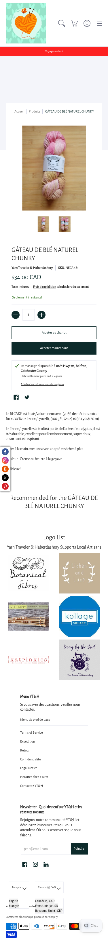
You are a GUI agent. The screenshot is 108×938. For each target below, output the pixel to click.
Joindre (79, 848)
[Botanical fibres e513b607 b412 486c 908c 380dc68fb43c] (28, 573)
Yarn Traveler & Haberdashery (32, 267)
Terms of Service (31, 732)
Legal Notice (28, 768)
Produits (34, 111)
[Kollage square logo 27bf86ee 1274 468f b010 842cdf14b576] (80, 616)
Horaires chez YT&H (34, 777)
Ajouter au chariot (54, 332)
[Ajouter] (41, 315)
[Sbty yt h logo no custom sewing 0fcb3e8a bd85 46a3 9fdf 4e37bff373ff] (80, 660)
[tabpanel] (54, 443)
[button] (74, 23)
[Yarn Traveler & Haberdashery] (26, 23)
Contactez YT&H (31, 785)
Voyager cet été (54, 51)
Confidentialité (30, 759)
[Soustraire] (16, 315)
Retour (25, 750)
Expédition (27, 741)
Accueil (19, 111)
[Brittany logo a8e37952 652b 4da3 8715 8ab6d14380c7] (28, 616)
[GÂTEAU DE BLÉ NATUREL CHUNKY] (43, 224)
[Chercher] (61, 23)
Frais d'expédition (44, 286)
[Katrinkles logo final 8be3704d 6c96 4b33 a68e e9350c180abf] (28, 659)
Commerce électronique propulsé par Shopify (32, 917)
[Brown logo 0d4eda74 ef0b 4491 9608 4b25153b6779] (80, 573)
